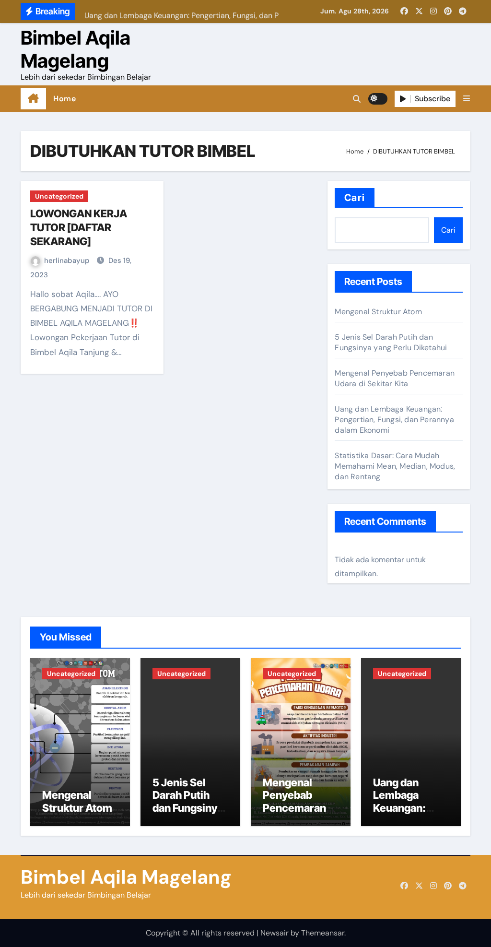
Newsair (274, 933)
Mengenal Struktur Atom (378, 312)
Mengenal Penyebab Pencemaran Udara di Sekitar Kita (395, 378)
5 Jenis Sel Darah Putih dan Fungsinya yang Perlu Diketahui (391, 342)
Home (64, 99)
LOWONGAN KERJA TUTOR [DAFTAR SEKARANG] (78, 227)
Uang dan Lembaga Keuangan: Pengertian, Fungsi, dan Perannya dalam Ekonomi (394, 419)
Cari (354, 197)
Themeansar (322, 933)
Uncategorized (59, 196)
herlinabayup (68, 260)
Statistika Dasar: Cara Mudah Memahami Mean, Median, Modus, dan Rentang (395, 466)
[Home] (33, 99)
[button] (466, 98)
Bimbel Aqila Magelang (75, 49)
